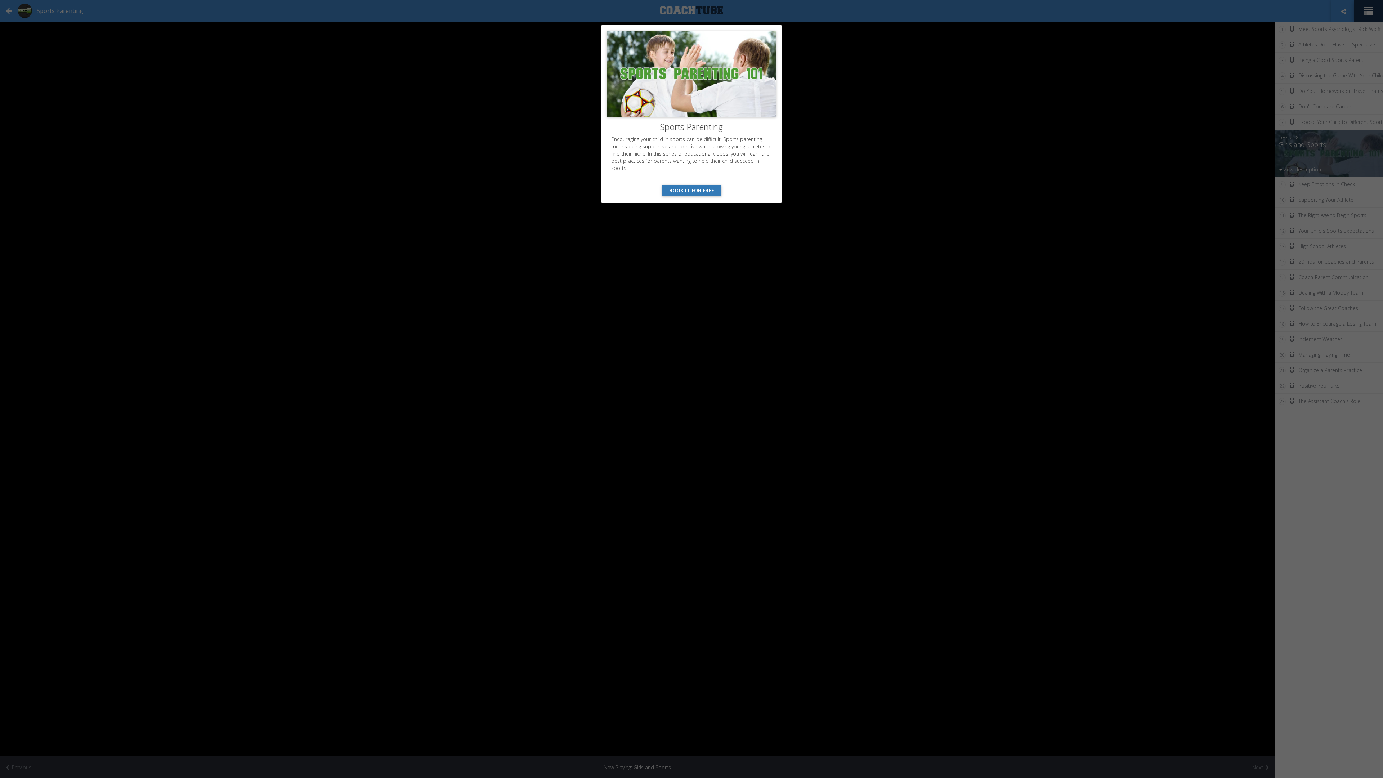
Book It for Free (691, 190)
